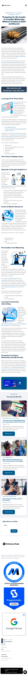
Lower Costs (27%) (9, 130)
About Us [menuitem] (3, 643)
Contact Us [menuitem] (4, 654)
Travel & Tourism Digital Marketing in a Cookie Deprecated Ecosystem (14, 421)
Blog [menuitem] (2, 649)
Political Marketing (7, 457)
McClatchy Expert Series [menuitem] (5, 651)
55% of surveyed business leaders (9, 62)
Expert (14, 496)
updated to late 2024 (20, 56)
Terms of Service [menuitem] (4, 660)
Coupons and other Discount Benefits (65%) (15, 129)
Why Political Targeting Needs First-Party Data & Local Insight (13, 460)
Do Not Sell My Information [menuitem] (6, 658)
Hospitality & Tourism (14, 14)
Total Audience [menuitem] (4, 647)
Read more (8, 434)
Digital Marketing (9, 12)
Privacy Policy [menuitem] (4, 656)
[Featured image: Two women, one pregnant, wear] (14, 447)
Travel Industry (18, 12)
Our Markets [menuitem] (3, 645)
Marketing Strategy (8, 496)
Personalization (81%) (10, 127)
